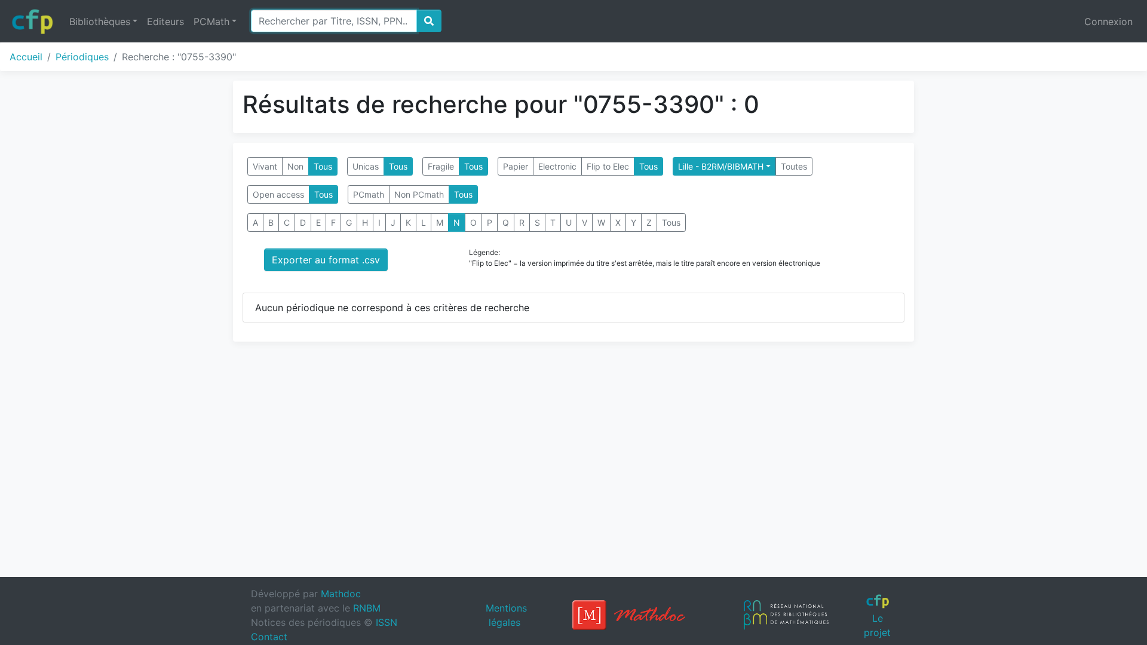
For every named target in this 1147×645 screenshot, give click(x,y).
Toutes (794, 166)
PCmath (368, 194)
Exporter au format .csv (326, 260)
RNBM (367, 608)
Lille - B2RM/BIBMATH (720, 166)
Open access (278, 194)
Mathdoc (341, 594)
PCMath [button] (211, 21)
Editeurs (165, 21)
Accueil (26, 57)
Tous (323, 166)
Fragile (441, 166)
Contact (269, 637)
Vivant (265, 166)
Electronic (557, 166)
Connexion (1108, 21)
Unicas (365, 166)
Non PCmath (419, 194)
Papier (515, 166)
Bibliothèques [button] (99, 21)
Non (295, 166)
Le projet (877, 625)
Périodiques (82, 57)
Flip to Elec (608, 166)
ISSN (386, 622)
